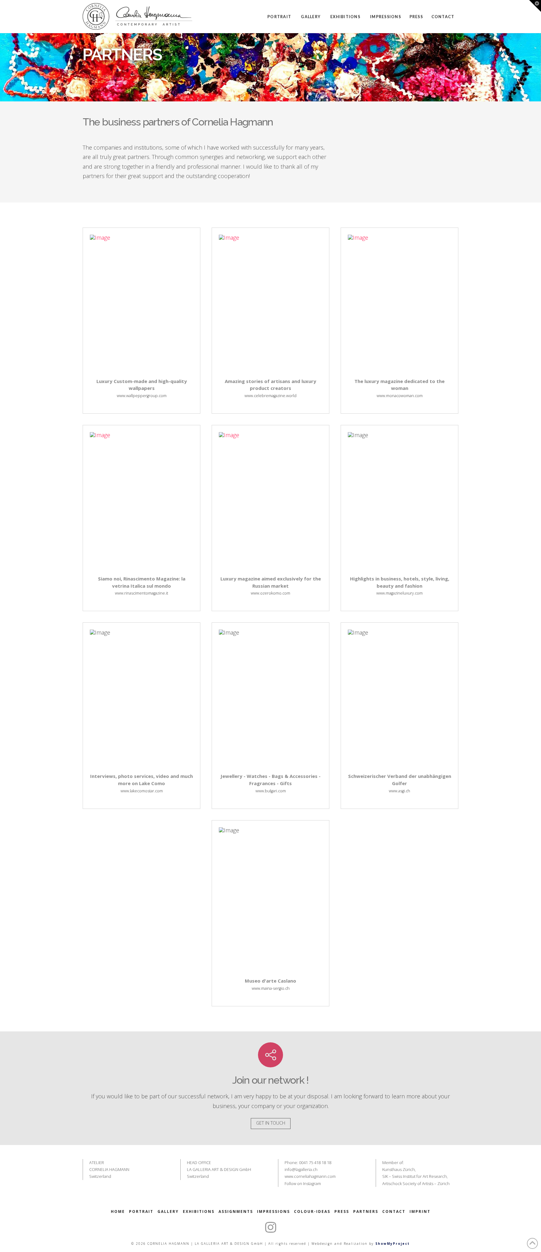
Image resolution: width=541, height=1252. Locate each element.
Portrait (141, 1211)
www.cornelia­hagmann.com (310, 1176)
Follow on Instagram (303, 1183)
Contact (393, 1211)
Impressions (273, 1211)
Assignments (236, 1211)
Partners (365, 1211)
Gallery (168, 1211)
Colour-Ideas (312, 1211)
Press (341, 1211)
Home (118, 1211)
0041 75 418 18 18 (315, 1162)
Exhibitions (198, 1211)
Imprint (420, 1211)
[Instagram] (270, 1227)
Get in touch (270, 1123)
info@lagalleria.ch (301, 1169)
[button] (535, 6)
